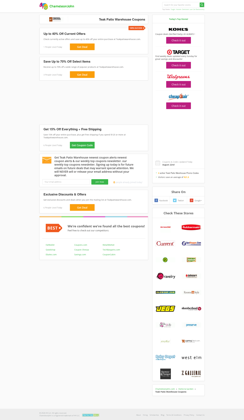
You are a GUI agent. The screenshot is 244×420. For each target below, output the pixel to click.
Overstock (185, 9)
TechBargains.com (111, 249)
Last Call (192, 9)
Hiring (145, 415)
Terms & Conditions (174, 415)
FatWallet (50, 245)
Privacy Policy (189, 415)
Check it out (179, 40)
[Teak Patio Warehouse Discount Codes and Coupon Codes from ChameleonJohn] (56, 6)
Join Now (100, 181)
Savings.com (80, 254)
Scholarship (154, 415)
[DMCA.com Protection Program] (90, 414)
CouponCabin (109, 254)
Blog (162, 415)
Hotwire (178, 9)
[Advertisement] (93, 103)
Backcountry (200, 9)
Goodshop (50, 249)
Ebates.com (51, 254)
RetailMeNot (108, 245)
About (138, 415)
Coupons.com (80, 245)
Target (173, 9)
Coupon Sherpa (81, 249)
